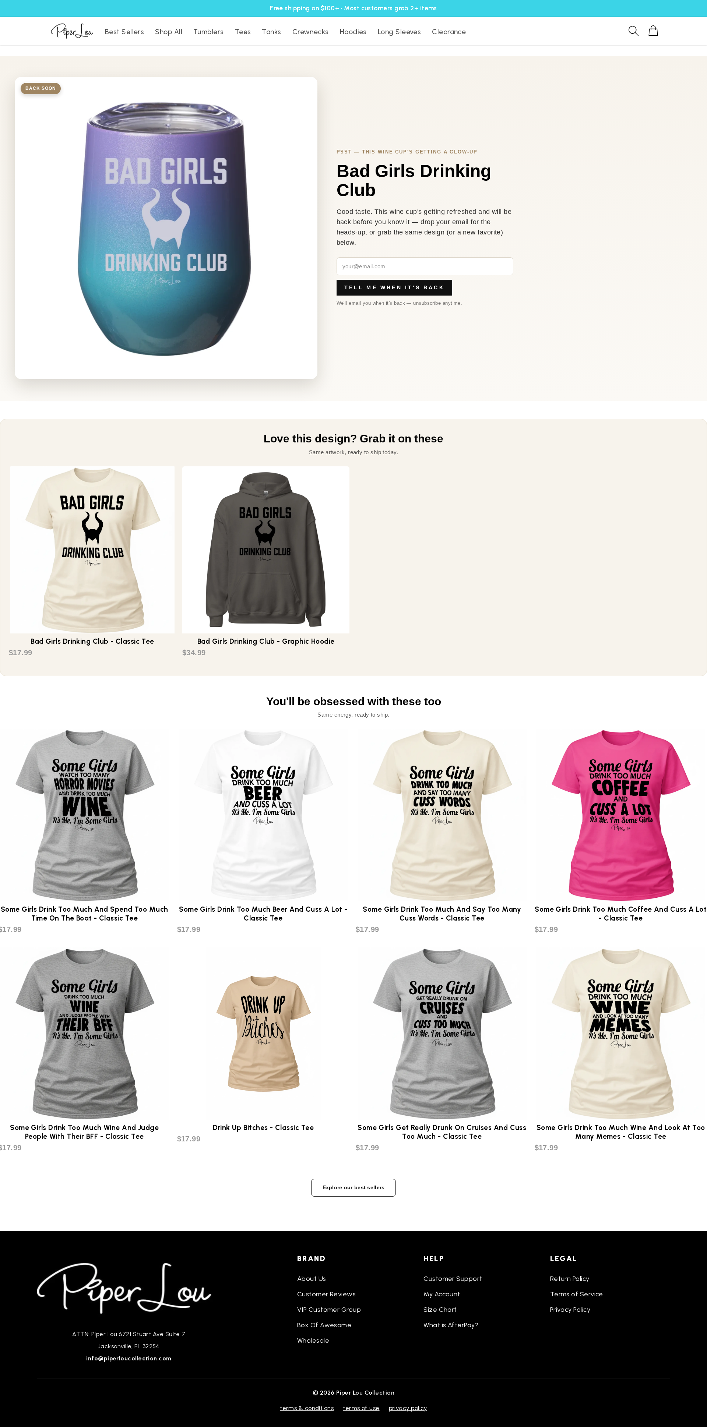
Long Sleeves (399, 32)
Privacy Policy (570, 1310)
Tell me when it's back (394, 287)
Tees (243, 32)
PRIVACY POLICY (408, 1408)
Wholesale (313, 1340)
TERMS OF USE (361, 1408)
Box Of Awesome (324, 1325)
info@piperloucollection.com (128, 1358)
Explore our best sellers (354, 1187)
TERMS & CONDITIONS (307, 1408)
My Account (441, 1294)
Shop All (168, 32)
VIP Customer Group (329, 1310)
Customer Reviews (326, 1294)
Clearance (449, 32)
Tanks (271, 32)
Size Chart (440, 1310)
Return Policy (570, 1279)
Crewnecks (310, 32)
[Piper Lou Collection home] (129, 1287)
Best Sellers (124, 32)
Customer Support (452, 1279)
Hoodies (353, 32)
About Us (311, 1279)
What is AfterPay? (450, 1325)
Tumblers (208, 32)
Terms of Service (576, 1294)
